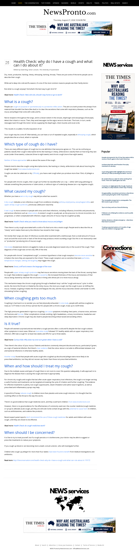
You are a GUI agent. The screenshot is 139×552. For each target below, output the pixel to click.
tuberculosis (32, 213)
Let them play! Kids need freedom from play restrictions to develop (115, 165)
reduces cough (26, 393)
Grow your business (65, 545)
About (37, 545)
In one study (63, 303)
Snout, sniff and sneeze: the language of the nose (32, 266)
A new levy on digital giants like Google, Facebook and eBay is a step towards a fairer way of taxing (117, 187)
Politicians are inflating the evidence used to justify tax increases (117, 213)
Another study (9, 356)
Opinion (56, 3)
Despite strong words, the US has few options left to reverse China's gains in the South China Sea (118, 158)
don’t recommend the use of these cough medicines (46, 417)
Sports (81, 3)
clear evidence (42, 348)
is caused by (43, 275)
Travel (97, 3)
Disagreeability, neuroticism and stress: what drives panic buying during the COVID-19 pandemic (118, 194)
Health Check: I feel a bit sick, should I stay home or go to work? (38, 95)
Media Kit (100, 545)
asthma (62, 202)
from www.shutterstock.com (28, 169)
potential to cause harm (78, 409)
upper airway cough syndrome (16, 205)
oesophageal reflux (83, 202)
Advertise (52, 545)
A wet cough (9, 210)
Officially (36, 173)
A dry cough (8, 202)
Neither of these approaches (15, 160)
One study (8, 247)
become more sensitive (83, 255)
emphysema (70, 202)
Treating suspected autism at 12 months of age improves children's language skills (116, 228)
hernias (20, 314)
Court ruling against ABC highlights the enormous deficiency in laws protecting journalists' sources (117, 172)
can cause (48, 311)
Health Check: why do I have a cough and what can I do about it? (53, 63)
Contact (77, 545)
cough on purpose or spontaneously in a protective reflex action (37, 107)
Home (13, 3)
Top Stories (45, 3)
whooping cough (84, 135)
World (73, 3)
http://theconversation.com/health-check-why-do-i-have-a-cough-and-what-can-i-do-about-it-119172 (51, 460)
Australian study (42, 331)
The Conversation (32, 3)
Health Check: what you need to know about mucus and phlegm (38, 221)
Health (89, 3)
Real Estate (115, 3)
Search (125, 3)
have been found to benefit (59, 452)
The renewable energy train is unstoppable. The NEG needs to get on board (116, 201)
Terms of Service (89, 545)
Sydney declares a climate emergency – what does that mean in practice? (117, 221)
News (20, 3)
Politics (105, 3)
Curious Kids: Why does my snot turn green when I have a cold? (38, 340)
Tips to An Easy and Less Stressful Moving (115, 207)
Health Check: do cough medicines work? (29, 425)
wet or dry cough (26, 196)
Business (64, 3)
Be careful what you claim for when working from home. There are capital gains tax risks (117, 179)
